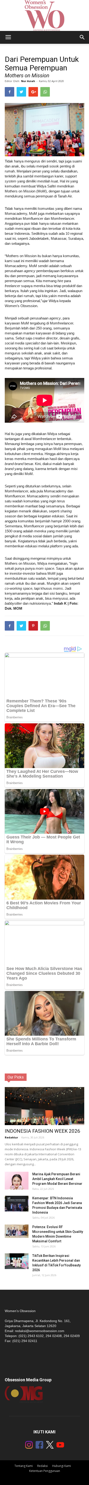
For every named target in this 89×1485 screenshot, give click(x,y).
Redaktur (11, 1137)
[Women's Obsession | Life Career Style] (44, 15)
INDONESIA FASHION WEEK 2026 (42, 1131)
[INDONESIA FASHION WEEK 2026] (44, 1109)
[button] (82, 37)
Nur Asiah (28, 81)
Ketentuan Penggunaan (44, 1471)
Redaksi (42, 1466)
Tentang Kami (23, 1466)
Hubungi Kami (61, 1466)
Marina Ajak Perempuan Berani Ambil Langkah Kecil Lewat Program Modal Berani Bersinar (57, 1179)
